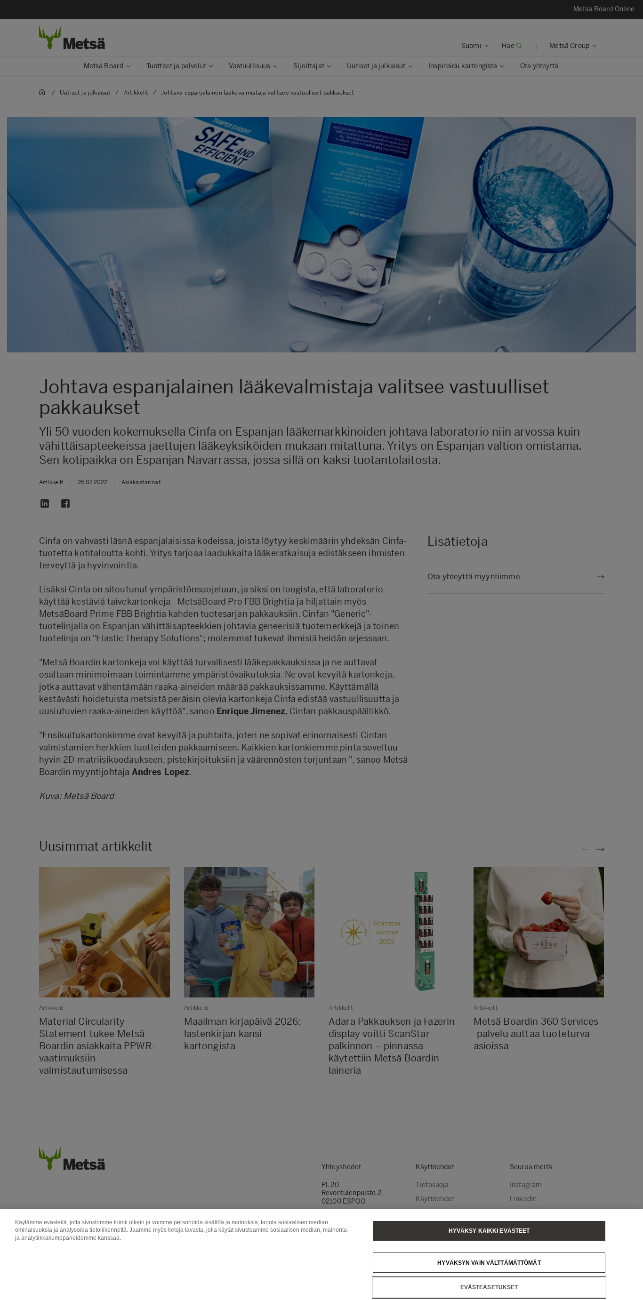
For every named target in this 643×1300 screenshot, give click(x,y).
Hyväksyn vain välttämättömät (488, 1262)
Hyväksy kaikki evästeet (489, 1231)
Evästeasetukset (489, 1287)
